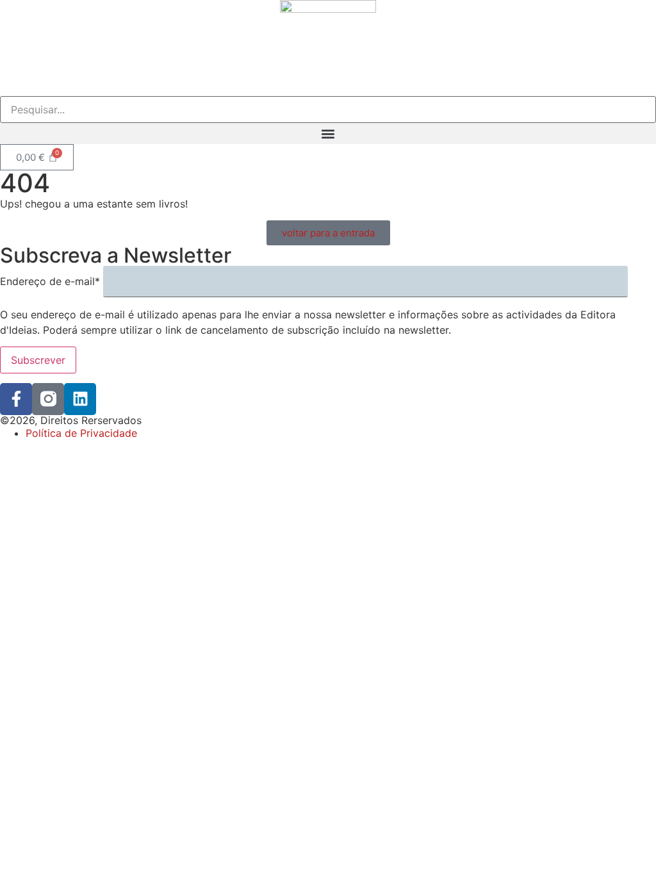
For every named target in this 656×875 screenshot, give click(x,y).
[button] (328, 133)
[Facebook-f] (16, 399)
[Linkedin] (80, 399)
